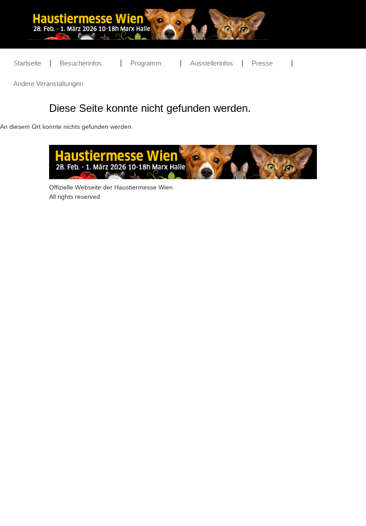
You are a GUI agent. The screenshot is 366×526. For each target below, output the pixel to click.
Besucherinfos (81, 63)
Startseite (27, 63)
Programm (146, 63)
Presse (262, 63)
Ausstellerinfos (211, 63)
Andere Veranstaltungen (48, 83)
